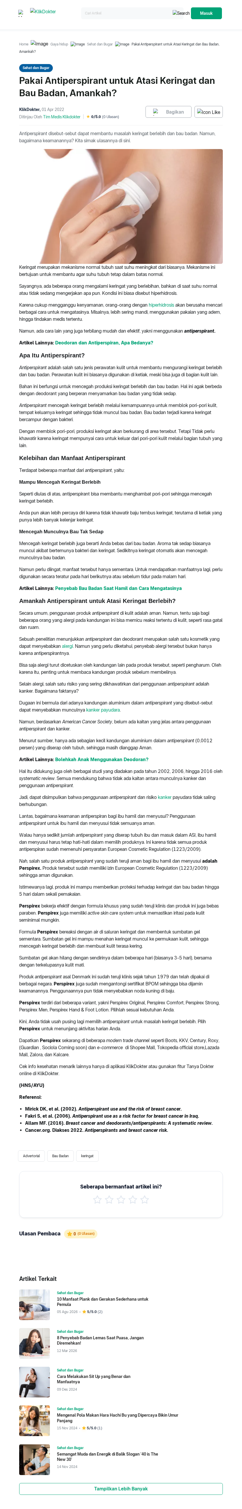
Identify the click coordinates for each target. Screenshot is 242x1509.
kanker (164, 797)
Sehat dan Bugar (100, 44)
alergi (67, 646)
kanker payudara (103, 710)
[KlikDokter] (54, 13)
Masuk (206, 13)
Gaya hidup (59, 44)
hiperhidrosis (161, 305)
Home (23, 44)
